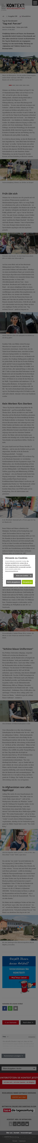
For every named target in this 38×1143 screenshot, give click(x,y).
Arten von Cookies (22, 576)
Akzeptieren (27, 582)
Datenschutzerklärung (11, 571)
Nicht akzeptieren (13, 582)
